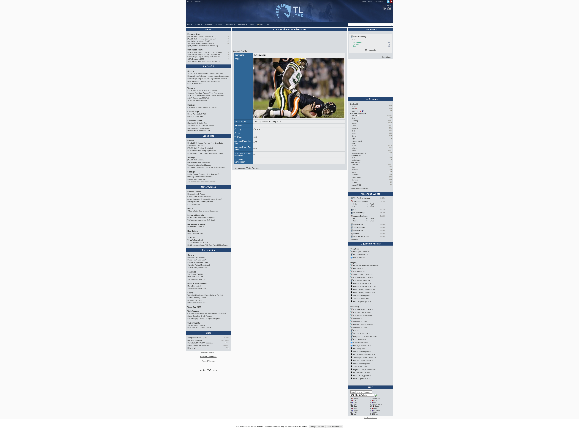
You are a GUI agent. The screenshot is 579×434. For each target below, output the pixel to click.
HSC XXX (356, 330)
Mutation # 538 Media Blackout (198, 131)
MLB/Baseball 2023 (194, 300)
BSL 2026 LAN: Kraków (361, 312)
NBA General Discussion (196, 303)
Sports (190, 293)
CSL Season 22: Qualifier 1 (363, 277)
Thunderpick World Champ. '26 (364, 358)
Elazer (377, 406)
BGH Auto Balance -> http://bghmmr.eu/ (201, 151)
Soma (354, 136)
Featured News (193, 34)
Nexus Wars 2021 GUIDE (196, 114)
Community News (195, 50)
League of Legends (195, 215)
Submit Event (386, 57)
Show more (357, 141)
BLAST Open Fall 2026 (361, 379)
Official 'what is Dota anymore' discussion (202, 211)
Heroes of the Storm (196, 224)
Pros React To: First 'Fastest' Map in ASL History (205, 153)
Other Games (208, 186)
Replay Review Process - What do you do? (203, 174)
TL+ (267, 24)
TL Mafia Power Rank (195, 240)
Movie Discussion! (194, 286)
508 (255, 137)
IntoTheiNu (357, 42)
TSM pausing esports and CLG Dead (201, 220)
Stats (356, 406)
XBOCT (354, 172)
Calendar (208, 24)
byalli (353, 157)
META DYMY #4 (359, 258)
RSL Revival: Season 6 (361, 280)
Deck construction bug (195, 233)
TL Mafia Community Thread (197, 242)
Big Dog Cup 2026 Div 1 (362, 345)
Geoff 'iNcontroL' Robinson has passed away (203, 81)
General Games (194, 192)
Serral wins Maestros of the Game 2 (200, 43)
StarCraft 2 (208, 66)
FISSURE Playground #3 (362, 376)
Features (242, 24)
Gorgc (354, 145)
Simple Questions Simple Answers (199, 316)
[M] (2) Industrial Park (195, 116)
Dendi (354, 151)
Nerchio (377, 399)
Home (189, 24)
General (190, 71)
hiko (353, 167)
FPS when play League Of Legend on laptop (203, 319)
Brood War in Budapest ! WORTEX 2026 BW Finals (206, 167)
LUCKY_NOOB (224, 340)
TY (355, 400)
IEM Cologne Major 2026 (362, 301)
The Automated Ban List (196, 325)
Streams (218, 24)
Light (353, 138)
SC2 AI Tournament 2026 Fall (198, 98)
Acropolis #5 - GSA (360, 327)
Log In (189, 1)
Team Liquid (367, 1)
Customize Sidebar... (208, 352)
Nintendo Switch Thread (196, 194)
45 (228, 59)
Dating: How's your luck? (196, 260)
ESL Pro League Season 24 (363, 361)
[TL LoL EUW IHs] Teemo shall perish (201, 217)
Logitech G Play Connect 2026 (364, 370)
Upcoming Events (370, 193)
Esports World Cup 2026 (362, 283)
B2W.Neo (355, 170)
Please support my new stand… (199, 345)
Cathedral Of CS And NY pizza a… (200, 343)
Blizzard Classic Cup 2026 (363, 324)
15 (228, 41)
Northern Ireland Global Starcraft (199, 328)
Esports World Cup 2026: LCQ (364, 286)
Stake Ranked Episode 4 (362, 364)
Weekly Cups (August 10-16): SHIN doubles (203, 57)
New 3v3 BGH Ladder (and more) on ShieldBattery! (205, 52)
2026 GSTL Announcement (197, 101)
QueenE (355, 182)
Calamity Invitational (360, 342)
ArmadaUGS (356, 185)
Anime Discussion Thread (196, 288)
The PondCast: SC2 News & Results (200, 126)
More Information (334, 427)
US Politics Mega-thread (196, 257)
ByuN (356, 399)
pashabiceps (356, 160)
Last (355, 414)
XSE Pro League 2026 (361, 298)
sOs (375, 400)
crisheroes (355, 175)
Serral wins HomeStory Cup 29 (198, 41)
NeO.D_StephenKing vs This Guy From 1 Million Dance (207, 245)
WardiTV (356, 44)
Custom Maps (193, 112)
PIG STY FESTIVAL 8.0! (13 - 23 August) (202, 90)
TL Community (193, 323)
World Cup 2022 (194, 307)
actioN (354, 133)
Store (252, 24)
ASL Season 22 (359, 271)
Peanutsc (226, 345)
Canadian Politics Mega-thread (198, 265)
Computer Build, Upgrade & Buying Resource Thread (206, 313)
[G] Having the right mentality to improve (202, 107)
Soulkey (377, 410)
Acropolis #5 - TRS (360, 321)
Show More (355, 239)
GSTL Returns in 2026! (195, 59)
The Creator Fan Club (195, 274)
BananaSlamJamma (359, 153)
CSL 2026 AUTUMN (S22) (362, 315)
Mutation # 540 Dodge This (197, 123)
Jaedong (355, 121)
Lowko (354, 106)
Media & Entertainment (197, 284)
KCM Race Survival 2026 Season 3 (366, 265)
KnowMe (355, 180)
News (208, 29)
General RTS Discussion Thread (199, 196)
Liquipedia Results (371, 243)
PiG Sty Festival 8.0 (360, 254)
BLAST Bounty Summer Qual (364, 292)
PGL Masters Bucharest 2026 (364, 355)
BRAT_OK (355, 111)
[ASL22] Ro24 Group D (195, 160)
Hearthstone (192, 231)
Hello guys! (191, 348)
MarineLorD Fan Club (195, 277)
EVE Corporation (193, 204)
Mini (375, 412)
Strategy (191, 105)
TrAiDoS (226, 337)
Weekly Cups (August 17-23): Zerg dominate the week (205, 54)
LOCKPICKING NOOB (195, 340)
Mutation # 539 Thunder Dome (198, 128)
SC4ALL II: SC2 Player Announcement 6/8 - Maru (205, 73)
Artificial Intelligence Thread (197, 267)
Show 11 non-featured (359, 188)
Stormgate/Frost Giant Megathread (200, 202)
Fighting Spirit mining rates (197, 179)
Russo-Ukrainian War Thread (198, 262)
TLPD (370, 387)
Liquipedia (379, 1)
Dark (355, 402)
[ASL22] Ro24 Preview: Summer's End (201, 39)
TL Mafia (191, 238)
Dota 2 (190, 209)
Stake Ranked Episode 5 (362, 352)
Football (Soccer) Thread (196, 298)
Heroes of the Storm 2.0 (196, 227)
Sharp (376, 414)
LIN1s (227, 348)
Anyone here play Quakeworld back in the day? (204, 199)
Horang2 (355, 128)
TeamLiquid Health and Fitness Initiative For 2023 (205, 295)
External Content (194, 121)
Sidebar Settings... (370, 418)
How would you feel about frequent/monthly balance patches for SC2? (208, 76)
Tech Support (193, 311)
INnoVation (378, 404)
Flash (356, 410)
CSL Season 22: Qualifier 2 (363, 309)
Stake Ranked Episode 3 (362, 295)
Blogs (208, 332)
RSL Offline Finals (359, 339)
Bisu (353, 118)
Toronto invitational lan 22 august (199, 165)
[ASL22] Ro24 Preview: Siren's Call (200, 37)
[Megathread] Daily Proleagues (198, 162)
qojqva (354, 148)
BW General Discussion (196, 145)
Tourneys (191, 88)
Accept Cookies (317, 427)
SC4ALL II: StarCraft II (361, 333)
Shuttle (354, 123)
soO (375, 402)
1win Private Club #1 (360, 367)
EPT (261, 24)
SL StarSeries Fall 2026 (361, 373)
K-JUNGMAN (358, 268)
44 (228, 43)
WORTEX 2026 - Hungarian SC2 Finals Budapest (205, 95)
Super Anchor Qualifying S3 (363, 274)
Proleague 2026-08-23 (361, 251)
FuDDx (227, 343)
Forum (198, 24)
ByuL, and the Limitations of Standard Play (202, 46)
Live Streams (371, 99)
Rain (355, 408)
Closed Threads (208, 361)
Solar (356, 404)
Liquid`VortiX (356, 177)
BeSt (353, 131)
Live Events (371, 29)
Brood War (208, 135)
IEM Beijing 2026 (359, 348)
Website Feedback (208, 357)
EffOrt (354, 126)
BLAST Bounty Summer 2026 (364, 289)
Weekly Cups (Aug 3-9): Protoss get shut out (203, 61)
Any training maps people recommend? (201, 182)
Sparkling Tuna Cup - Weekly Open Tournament (205, 93)
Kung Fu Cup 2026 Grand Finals (365, 336)
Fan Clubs (191, 272)
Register (198, 1)
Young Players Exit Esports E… (198, 338)
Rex (354, 46)
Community (208, 250)
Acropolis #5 (357, 318)
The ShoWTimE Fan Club (196, 279)
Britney (354, 115)
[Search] (390, 24)
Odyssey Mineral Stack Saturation (199, 177)
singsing (355, 164)
